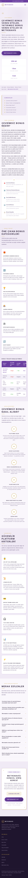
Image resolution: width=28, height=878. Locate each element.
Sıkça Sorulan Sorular (11, 109)
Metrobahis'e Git (14, 799)
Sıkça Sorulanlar (5, 847)
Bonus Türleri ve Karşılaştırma (13, 103)
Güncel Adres (4, 850)
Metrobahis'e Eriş (11, 53)
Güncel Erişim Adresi (11, 112)
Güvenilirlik (4, 845)
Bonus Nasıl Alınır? (10, 105)
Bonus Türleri (18, 87)
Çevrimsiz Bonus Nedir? (11, 100)
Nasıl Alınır (4, 89)
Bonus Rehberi (10, 87)
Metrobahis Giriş (5, 865)
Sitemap (3, 857)
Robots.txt (4, 859)
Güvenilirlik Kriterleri (11, 107)
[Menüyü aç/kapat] (25, 5)
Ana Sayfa (4, 87)
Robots (7, 875)
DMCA (3, 862)
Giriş (3, 837)
